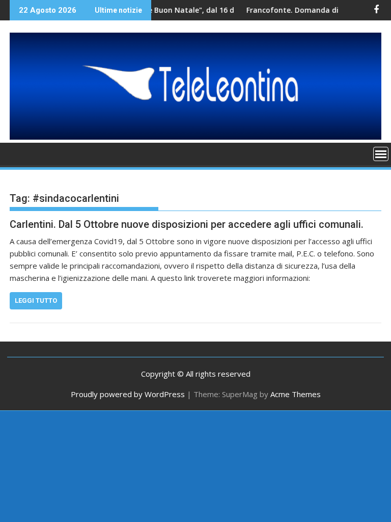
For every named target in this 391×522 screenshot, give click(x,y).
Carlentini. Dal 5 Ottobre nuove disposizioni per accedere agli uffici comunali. (187, 224)
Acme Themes (295, 394)
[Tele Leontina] (195, 137)
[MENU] (380, 154)
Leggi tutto (36, 300)
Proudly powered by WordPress (128, 394)
